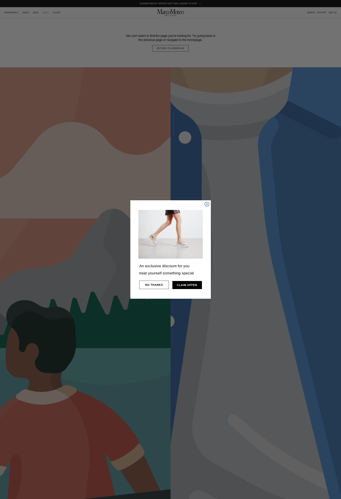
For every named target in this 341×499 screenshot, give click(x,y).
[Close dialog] (207, 204)
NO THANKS (154, 284)
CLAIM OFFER (187, 285)
